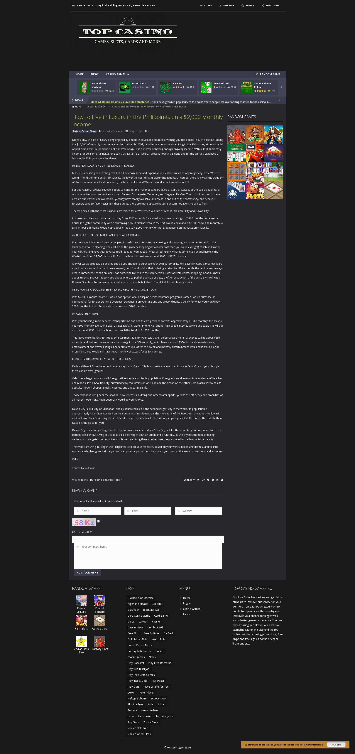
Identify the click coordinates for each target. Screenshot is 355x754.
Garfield (168, 633)
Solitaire (132, 710)
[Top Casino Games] (127, 32)
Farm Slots (81, 628)
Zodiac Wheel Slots (139, 734)
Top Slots (133, 722)
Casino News (135, 627)
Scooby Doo (158, 698)
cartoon (143, 621)
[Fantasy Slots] (236, 134)
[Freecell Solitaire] (99, 600)
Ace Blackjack (222, 83)
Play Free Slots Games (141, 675)
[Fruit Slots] (255, 153)
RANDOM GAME (269, 74)
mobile (159, 651)
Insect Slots (139, 83)
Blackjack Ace (151, 609)
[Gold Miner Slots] (255, 134)
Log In (187, 603)
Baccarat (178, 83)
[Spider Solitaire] (236, 153)
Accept (336, 744)
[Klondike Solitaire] (273, 153)
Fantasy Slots (100, 649)
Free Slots (134, 633)
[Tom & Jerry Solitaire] (273, 171)
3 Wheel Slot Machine (141, 598)
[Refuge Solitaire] (81, 600)
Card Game (161, 615)
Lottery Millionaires (139, 651)
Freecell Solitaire (100, 609)
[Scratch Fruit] (236, 171)
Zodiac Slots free (81, 650)
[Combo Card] (273, 190)
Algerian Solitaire (138, 603)
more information (314, 744)
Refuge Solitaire (81, 609)
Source (76, 468)
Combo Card (99, 628)
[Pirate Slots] (273, 134)
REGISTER (228, 5)
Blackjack (133, 609)
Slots (150, 704)
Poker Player (114, 479)
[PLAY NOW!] (84, 87)
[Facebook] (194, 480)
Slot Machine (135, 704)
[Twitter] (198, 480)
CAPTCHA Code (81, 532)
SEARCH (250, 5)
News (95, 74)
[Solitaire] (236, 190)
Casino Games (116, 74)
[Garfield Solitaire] (255, 171)
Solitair (161, 704)
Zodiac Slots (150, 722)
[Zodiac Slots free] (81, 641)
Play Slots (133, 686)
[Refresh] (99, 520)
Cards (131, 621)
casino (84, 479)
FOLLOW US (272, 5)
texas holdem (149, 710)
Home (80, 74)
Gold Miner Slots (138, 639)
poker (104, 479)
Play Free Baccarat (159, 663)
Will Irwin (90, 468)
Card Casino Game (139, 615)
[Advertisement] (215, 59)
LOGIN (208, 5)
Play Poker (94, 479)
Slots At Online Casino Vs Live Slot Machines (120, 100)
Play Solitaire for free (156, 686)
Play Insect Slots (137, 680)
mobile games (136, 657)
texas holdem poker (140, 716)
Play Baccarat (136, 663)
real (162, 173)
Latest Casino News (96, 106)
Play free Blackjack (139, 669)
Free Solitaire (152, 633)
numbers (114, 430)
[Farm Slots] (255, 190)
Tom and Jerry (164, 716)
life (91, 242)
